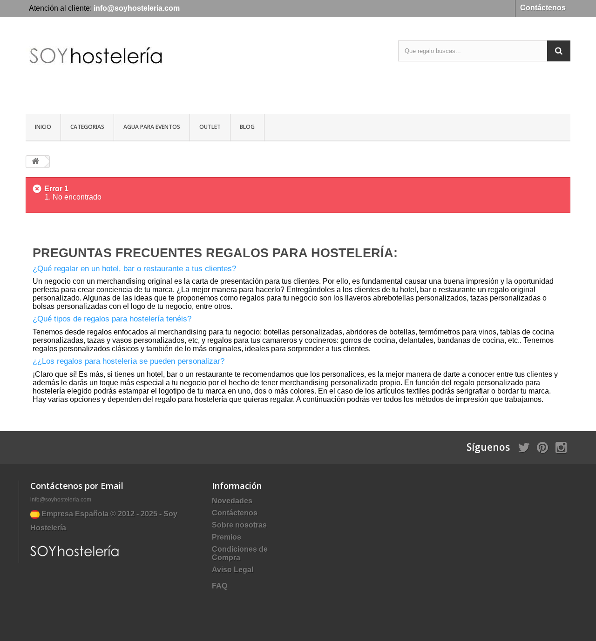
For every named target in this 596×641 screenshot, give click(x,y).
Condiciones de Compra (240, 553)
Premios (226, 537)
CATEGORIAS (87, 127)
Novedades (232, 501)
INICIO (43, 127)
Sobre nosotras (239, 525)
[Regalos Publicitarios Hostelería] (112, 66)
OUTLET (210, 127)
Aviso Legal (232, 570)
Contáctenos (543, 8)
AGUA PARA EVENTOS (151, 127)
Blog (247, 127)
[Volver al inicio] (35, 161)
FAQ (219, 586)
